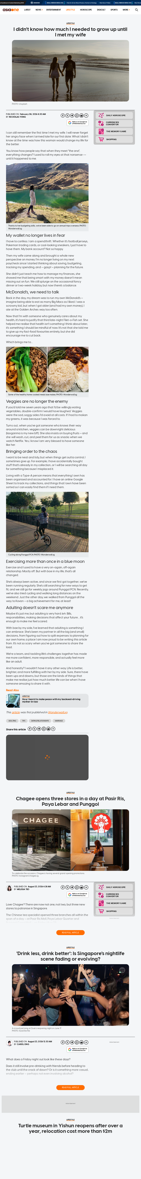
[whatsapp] (76, 115)
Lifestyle (70, 10)
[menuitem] (27, 10)
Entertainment (53, 10)
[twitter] (67, 115)
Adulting (12, 721)
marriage (59, 721)
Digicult (101, 10)
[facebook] (62, 115)
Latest (27, 10)
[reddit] (81, 115)
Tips (23, 721)
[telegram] (72, 115)
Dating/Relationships (40, 721)
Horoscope (86, 10)
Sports (114, 10)
